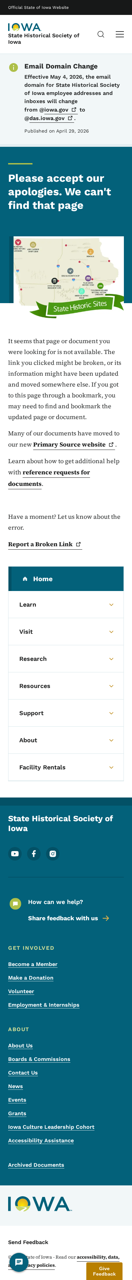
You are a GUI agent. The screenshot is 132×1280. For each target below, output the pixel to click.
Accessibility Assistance (41, 1140)
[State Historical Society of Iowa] (25, 27)
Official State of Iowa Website (38, 7)
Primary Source (69, 444)
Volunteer (21, 991)
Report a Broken (40, 544)
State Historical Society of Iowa (44, 38)
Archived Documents (36, 1165)
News (15, 1086)
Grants (17, 1113)
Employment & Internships (44, 1005)
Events (17, 1100)
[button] (104, 1271)
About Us (20, 1045)
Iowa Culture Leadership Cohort (51, 1127)
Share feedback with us (63, 918)
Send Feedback (28, 1242)
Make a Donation (30, 977)
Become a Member (33, 964)
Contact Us (23, 1072)
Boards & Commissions (39, 1059)
